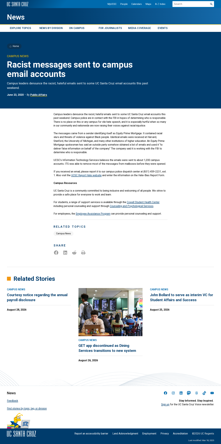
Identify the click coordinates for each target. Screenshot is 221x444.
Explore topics (20, 28)
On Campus (77, 28)
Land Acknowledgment (125, 433)
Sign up (165, 404)
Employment (149, 433)
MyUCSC (112, 4)
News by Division (51, 28)
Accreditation (180, 433)
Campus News (63, 233)
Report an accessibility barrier (91, 433)
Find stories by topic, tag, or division (27, 408)
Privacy (164, 433)
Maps (148, 4)
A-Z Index (160, 4)
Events (163, 28)
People (124, 4)
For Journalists (110, 28)
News (16, 17)
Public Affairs (38, 94)
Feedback (12, 400)
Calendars (136, 4)
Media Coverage (139, 28)
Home (16, 46)
